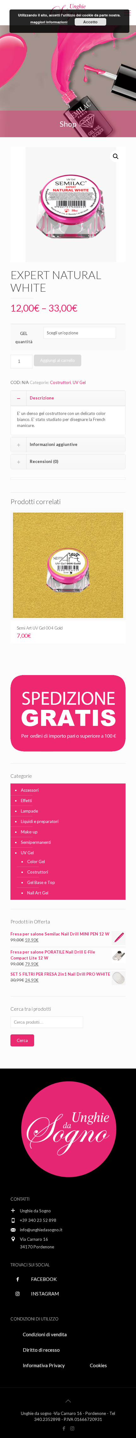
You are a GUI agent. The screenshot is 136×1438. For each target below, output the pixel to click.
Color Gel (36, 861)
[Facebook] (63, 1428)
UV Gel (79, 382)
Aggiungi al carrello (57, 360)
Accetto (90, 22)
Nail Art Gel (37, 892)
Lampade (29, 810)
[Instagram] (72, 1428)
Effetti (26, 800)
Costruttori (60, 382)
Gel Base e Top (41, 882)
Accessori (30, 790)
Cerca (22, 1040)
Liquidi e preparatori (40, 821)
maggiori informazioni (48, 22)
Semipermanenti (36, 842)
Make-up (29, 831)
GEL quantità (23, 337)
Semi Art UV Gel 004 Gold (40, 628)
